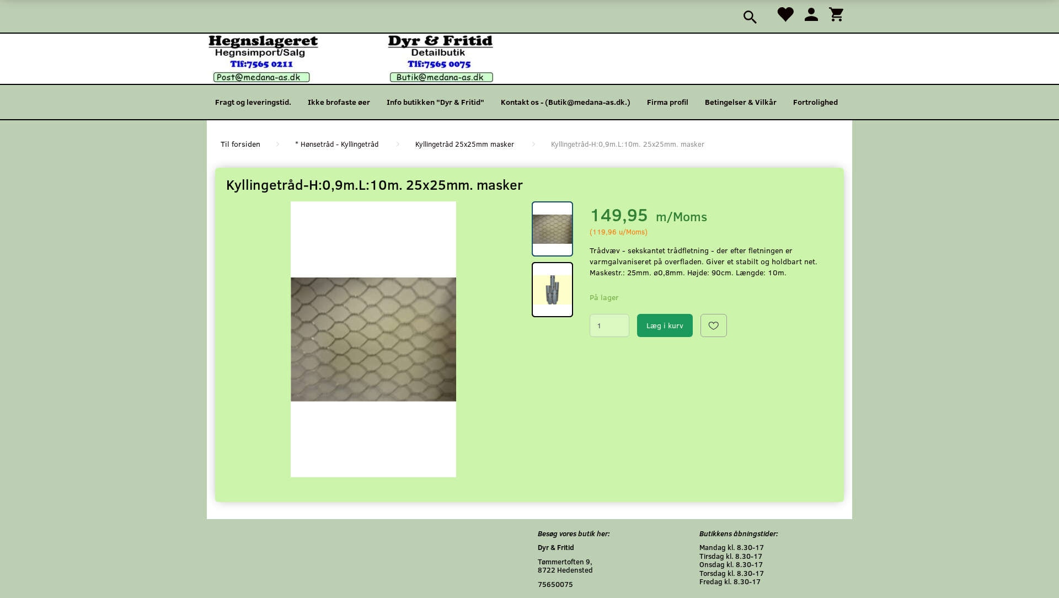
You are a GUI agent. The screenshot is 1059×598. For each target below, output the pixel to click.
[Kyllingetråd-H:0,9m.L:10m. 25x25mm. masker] (373, 339)
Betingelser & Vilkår (741, 102)
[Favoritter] (785, 13)
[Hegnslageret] (350, 58)
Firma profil (667, 102)
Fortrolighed (815, 102)
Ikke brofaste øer (339, 102)
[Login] (811, 13)
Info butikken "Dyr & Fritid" (435, 102)
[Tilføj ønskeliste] (713, 325)
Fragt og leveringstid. (253, 102)
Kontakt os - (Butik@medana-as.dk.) (565, 102)
